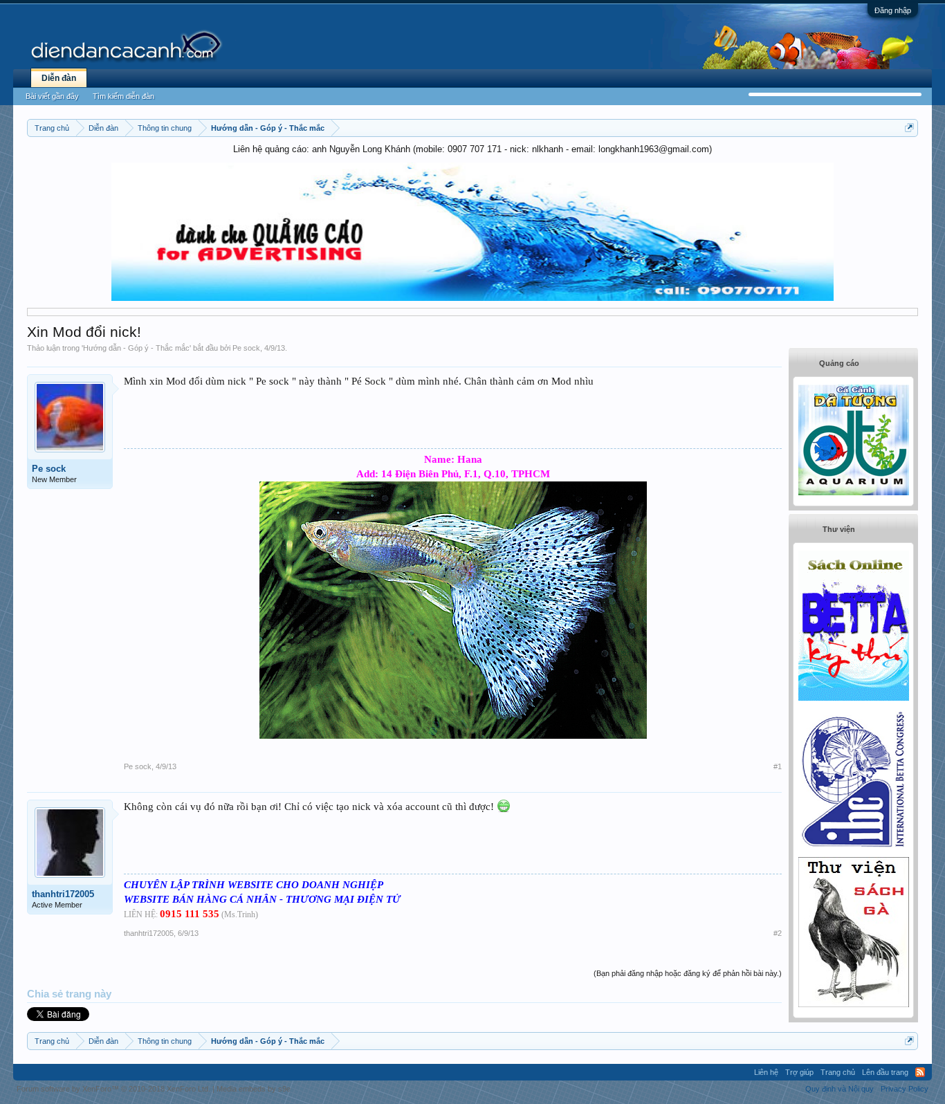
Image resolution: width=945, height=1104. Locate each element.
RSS (920, 1072)
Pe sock (246, 348)
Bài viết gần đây (52, 96)
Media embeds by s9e (254, 1089)
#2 (777, 933)
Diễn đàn (59, 78)
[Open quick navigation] (909, 127)
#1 (777, 766)
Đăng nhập (892, 10)
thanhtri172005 (63, 894)
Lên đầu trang (885, 1072)
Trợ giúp (799, 1072)
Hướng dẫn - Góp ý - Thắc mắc (136, 348)
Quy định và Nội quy (839, 1089)
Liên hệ (766, 1072)
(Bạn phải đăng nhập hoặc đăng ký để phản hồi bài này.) (688, 973)
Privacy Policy (904, 1089)
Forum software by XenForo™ (113, 1089)
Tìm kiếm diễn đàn (123, 96)
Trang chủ (837, 1072)
